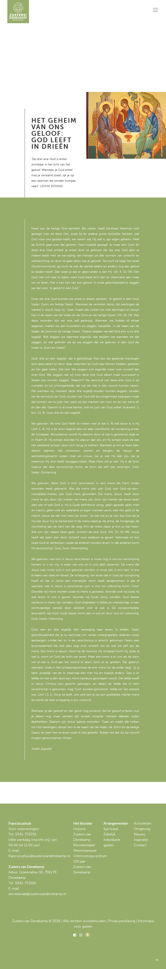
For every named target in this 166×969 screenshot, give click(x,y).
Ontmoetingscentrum (90, 856)
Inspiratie (141, 840)
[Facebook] (74, 935)
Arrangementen (116, 823)
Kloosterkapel (84, 845)
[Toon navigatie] (155, 10)
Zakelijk (109, 834)
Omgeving (142, 829)
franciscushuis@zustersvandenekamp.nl (39, 856)
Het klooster (83, 823)
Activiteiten (142, 823)
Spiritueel (111, 829)
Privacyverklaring (122, 921)
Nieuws (139, 834)
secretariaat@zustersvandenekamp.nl (37, 894)
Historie (79, 829)
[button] (157, 960)
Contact (140, 845)
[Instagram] (80, 935)
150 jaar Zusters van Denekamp (82, 867)
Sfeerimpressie (85, 851)
